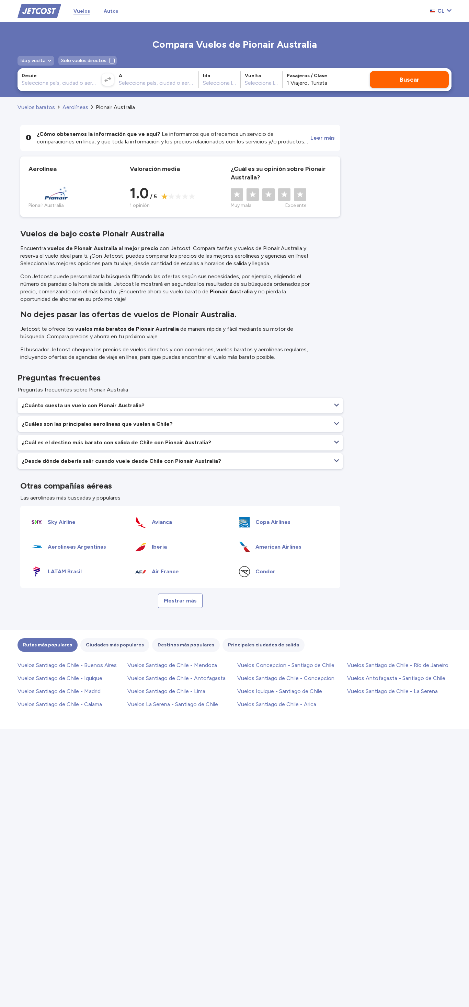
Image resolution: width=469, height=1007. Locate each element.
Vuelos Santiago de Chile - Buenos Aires (67, 665)
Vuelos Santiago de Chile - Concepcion (285, 678)
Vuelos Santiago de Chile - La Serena (392, 691)
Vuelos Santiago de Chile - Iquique (60, 678)
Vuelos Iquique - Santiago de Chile (279, 691)
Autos (111, 11)
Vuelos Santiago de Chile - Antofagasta (176, 678)
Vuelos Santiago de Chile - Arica (276, 704)
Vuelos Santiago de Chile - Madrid (59, 691)
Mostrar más (180, 600)
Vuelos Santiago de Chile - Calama (60, 704)
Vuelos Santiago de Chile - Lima (166, 691)
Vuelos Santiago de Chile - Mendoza (172, 665)
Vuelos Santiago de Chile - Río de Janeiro (397, 665)
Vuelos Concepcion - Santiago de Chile (285, 665)
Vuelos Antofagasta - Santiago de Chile (396, 678)
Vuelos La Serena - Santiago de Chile (172, 704)
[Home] (39, 10)
